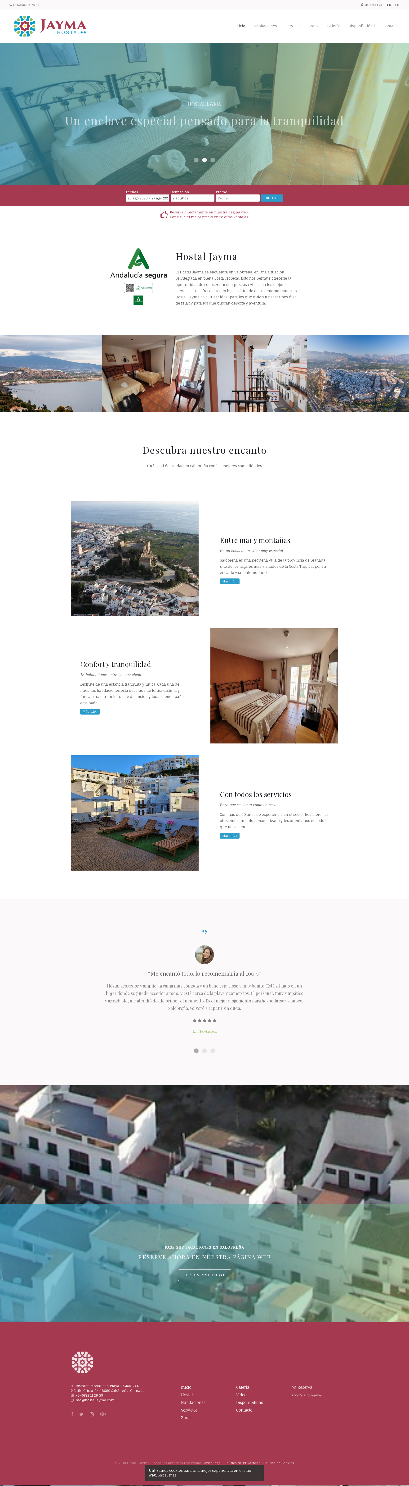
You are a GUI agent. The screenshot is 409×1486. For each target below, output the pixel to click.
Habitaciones (265, 26)
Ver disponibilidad (204, 1275)
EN (397, 5)
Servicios (293, 26)
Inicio (240, 26)
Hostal (187, 1395)
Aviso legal (213, 1463)
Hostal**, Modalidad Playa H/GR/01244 (106, 1386)
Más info (229, 581)
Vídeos (242, 1395)
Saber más (167, 1475)
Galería (333, 26)
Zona (314, 26)
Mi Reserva (301, 1387)
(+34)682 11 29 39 (26, 5)
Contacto (391, 26)
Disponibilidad (361, 26)
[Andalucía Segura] (138, 276)
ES (389, 5)
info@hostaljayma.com (95, 1400)
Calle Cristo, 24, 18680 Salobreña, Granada (109, 1391)
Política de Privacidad (242, 1463)
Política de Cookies (278, 1463)
